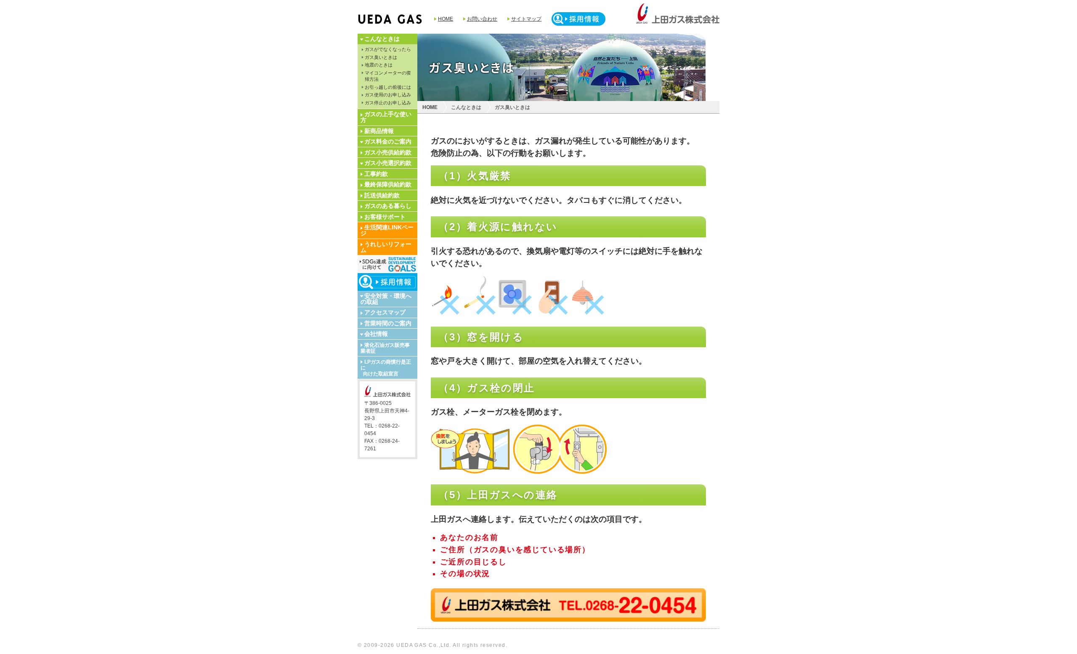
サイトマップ (526, 19)
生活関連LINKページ (387, 230)
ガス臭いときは (381, 57)
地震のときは (379, 64)
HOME (445, 19)
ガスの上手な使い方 (386, 117)
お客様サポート (385, 216)
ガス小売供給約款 (387, 152)
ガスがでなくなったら (388, 49)
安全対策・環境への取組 (386, 298)
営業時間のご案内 (387, 323)
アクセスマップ (385, 312)
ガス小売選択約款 (387, 163)
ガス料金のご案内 (387, 141)
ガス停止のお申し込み (388, 102)
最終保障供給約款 (387, 184)
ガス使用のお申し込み (388, 94)
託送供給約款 (382, 195)
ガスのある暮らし (387, 205)
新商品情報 (379, 131)
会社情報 (376, 333)
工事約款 (376, 173)
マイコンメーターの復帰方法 (388, 76)
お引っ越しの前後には (388, 87)
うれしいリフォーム (386, 247)
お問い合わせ (482, 19)
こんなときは (382, 38)
